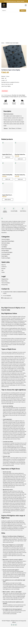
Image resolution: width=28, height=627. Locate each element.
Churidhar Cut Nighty (5, 361)
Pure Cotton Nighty (19, 379)
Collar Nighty (13, 361)
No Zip (18, 96)
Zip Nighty (23, 385)
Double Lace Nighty (6, 258)
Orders (3, 272)
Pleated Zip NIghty (22, 376)
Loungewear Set (4, 371)
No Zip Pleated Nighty (5, 374)
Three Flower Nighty (11, 382)
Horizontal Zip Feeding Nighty (17, 367)
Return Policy (4, 281)
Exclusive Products (8, 364)
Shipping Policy (5, 279)
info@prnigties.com (7, 298)
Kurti (15, 368)
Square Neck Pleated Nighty (8, 241)
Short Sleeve (23, 96)
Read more (7, 157)
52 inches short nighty (12, 358)
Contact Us (4, 266)
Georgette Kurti (22, 365)
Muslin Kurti (9, 373)
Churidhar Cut (15, 95)
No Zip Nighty (4, 244)
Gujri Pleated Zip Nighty (6, 367)
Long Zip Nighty (21, 370)
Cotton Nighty (22, 95)
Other (21, 356)
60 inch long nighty (21, 358)
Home (2, 42)
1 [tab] (14, 66)
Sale (24, 379)
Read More (4, 232)
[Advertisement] (14, 27)
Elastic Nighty (5, 256)
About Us (4, 264)
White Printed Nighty (9, 383)
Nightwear (14, 373)
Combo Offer (18, 361)
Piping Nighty (12, 376)
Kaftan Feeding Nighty (6, 248)
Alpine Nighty (10, 359)
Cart (2, 270)
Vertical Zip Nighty (6, 239)
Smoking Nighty (18, 380)
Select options (8, 199)
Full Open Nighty (13, 96)
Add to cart (20, 158)
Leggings (16, 370)
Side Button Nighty (6, 243)
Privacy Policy (5, 284)
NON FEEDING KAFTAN (15, 374)
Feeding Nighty (5, 96)
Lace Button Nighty (20, 368)
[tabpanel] (14, 56)
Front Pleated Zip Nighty (7, 252)
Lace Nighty (4, 246)
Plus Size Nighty (4, 377)
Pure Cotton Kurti (11, 379)
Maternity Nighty (12, 371)
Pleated (16, 376)
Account (3, 268)
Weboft (14, 622)
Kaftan (2, 368)
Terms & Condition (6, 282)
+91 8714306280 (7, 295)
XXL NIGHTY (18, 385)
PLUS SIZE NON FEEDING (13, 377)
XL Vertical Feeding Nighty (10, 385)
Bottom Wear (16, 359)
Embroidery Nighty (6, 254)
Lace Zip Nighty (10, 370)
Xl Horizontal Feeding (17, 383)
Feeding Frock (16, 364)
